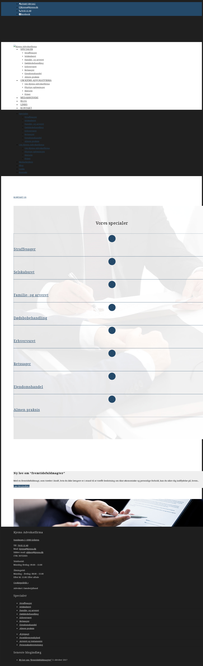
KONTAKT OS (20, 197)
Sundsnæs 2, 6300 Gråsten (26, 539)
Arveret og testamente (30, 641)
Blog (21, 165)
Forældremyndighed (29, 637)
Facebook (25, 14)
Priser (28, 158)
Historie (29, 155)
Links (22, 168)
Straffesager (31, 52)
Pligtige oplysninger (35, 87)
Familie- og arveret (34, 59)
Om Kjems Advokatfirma (36, 80)
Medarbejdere (29, 97)
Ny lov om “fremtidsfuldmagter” (35, 659)
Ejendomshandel (33, 137)
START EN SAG (28, 3)
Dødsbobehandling (34, 63)
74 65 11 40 (26, 10)
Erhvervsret (31, 66)
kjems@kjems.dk (29, 7)
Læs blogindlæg (22, 486)
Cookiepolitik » (21, 582)
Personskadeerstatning (31, 644)
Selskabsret (30, 56)
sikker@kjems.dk (34, 552)
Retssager (29, 70)
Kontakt (26, 107)
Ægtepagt (24, 634)
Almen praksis (32, 141)
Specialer (26, 49)
